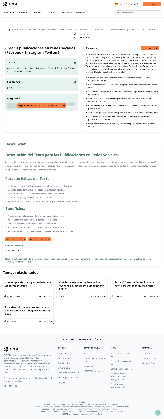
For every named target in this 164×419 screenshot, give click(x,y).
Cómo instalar (148, 353)
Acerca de (80, 12)
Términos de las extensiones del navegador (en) (118, 376)
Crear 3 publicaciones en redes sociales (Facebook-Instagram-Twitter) (95, 30)
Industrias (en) (64, 358)
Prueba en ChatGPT (38, 239)
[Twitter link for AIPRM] (5, 386)
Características (64, 363)
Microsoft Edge (148, 363)
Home (14, 30)
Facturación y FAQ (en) (94, 370)
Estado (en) (89, 366)
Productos (7, 12)
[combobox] (138, 12)
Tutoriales (88, 353)
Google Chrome (149, 358)
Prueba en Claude (14, 239)
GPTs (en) (52, 12)
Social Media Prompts (56, 30)
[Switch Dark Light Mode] (121, 4)
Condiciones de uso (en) (121, 369)
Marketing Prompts (37, 30)
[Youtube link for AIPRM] (10, 386)
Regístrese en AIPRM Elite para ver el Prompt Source (40, 105)
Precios (22, 12)
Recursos (65, 12)
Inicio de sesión (132, 4)
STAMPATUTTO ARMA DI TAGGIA (142, 30)
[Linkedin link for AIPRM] (16, 386)
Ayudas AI (23, 30)
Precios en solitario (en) (68, 372)
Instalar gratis (150, 4)
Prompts (37, 12)
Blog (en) (62, 382)
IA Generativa (64, 368)
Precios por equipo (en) (68, 377)
